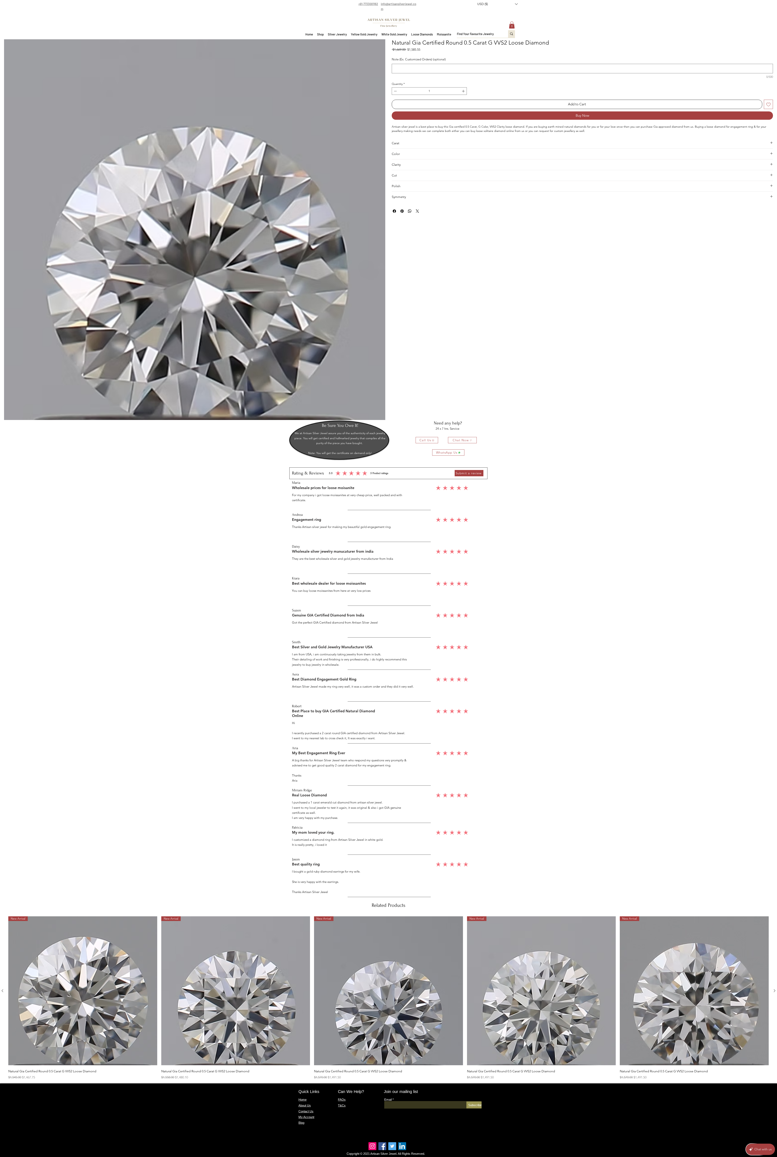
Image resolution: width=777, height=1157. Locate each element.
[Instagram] (372, 1146)
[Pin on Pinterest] (402, 211)
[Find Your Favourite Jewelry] (511, 34)
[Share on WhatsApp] (409, 211)
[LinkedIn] (402, 1146)
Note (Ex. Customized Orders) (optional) (419, 59)
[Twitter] (392, 1146)
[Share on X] (417, 211)
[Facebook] (382, 1146)
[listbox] (497, 4)
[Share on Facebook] (394, 211)
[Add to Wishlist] (768, 104)
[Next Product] (774, 990)
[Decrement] (394, 91)
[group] (388, 998)
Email (388, 1099)
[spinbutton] (429, 91)
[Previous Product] (2, 990)
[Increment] (463, 91)
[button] (497, 4)
